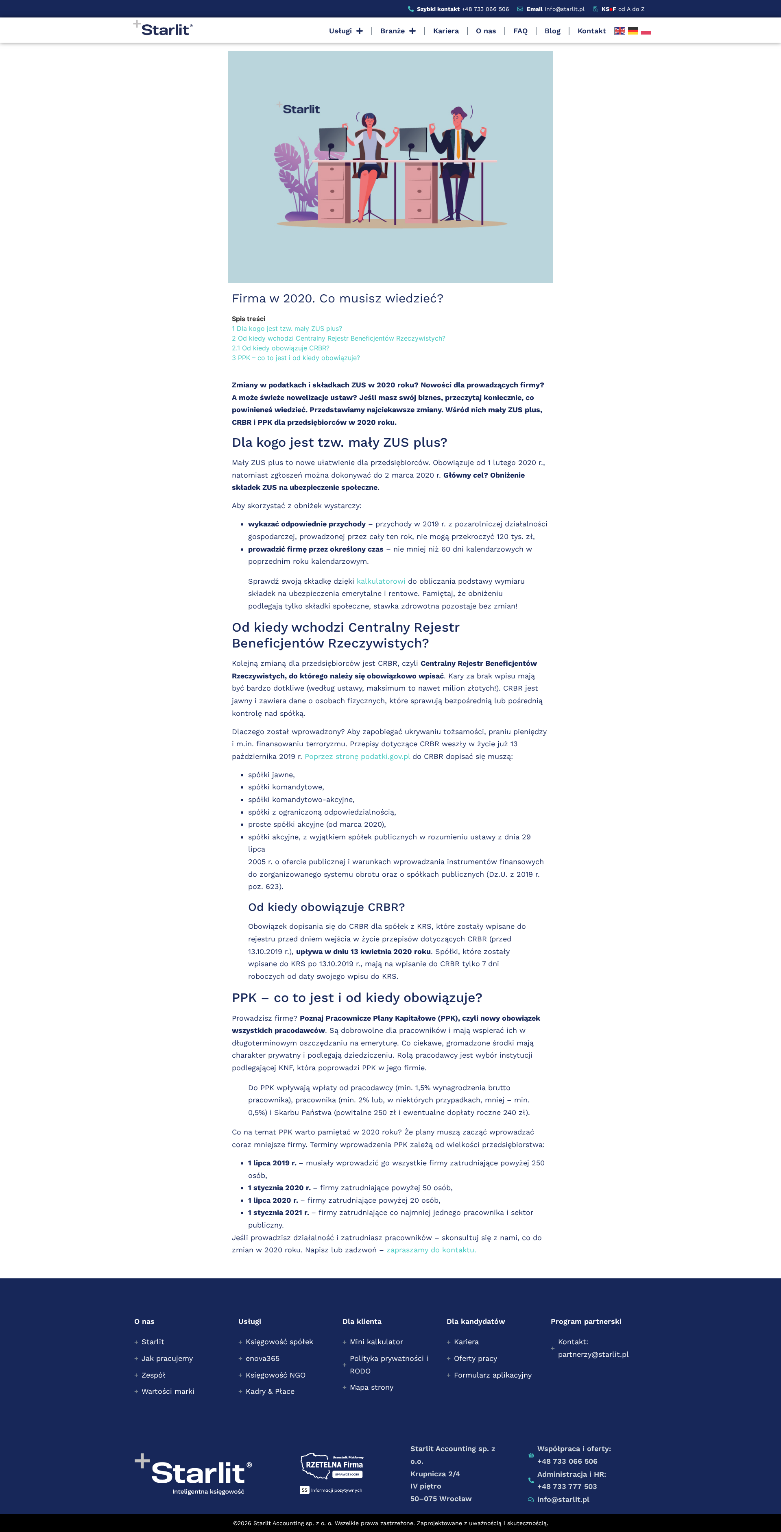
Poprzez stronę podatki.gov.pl (357, 756)
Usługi (340, 30)
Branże (392, 30)
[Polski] (646, 31)
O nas (486, 30)
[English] (620, 31)
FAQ (520, 30)
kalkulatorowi (381, 581)
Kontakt (592, 30)
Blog (553, 30)
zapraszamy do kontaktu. (431, 1249)
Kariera (446, 30)
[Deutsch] (633, 31)
